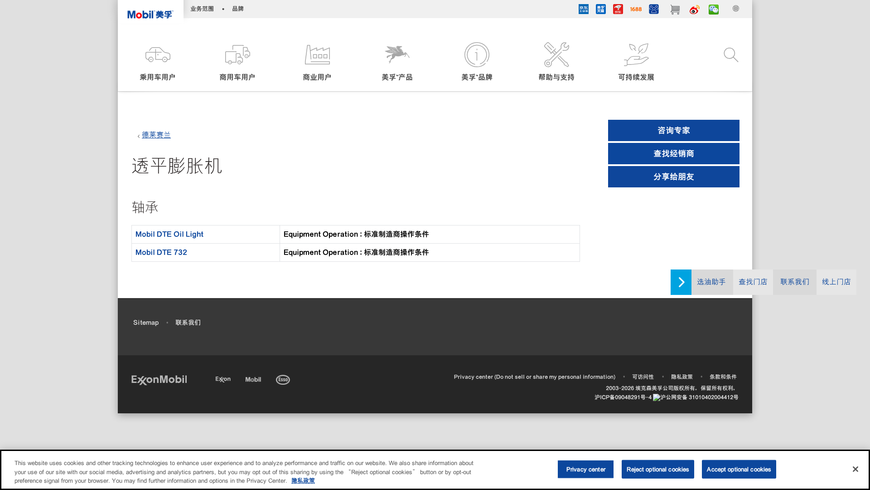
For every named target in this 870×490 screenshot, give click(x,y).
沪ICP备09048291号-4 (623, 397)
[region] (435, 470)
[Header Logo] (151, 11)
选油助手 (711, 282)
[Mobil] (254, 378)
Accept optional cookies (739, 469)
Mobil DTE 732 (161, 252)
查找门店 (753, 282)
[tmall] (600, 10)
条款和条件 (723, 377)
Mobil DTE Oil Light (169, 234)
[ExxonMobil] (159, 379)
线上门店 (836, 282)
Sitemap (146, 322)
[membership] (653, 10)
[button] (158, 62)
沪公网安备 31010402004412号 (699, 397)
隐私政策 (682, 377)
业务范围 (202, 8)
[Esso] (284, 378)
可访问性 (643, 377)
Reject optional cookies (658, 469)
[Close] (855, 469)
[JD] (618, 10)
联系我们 (794, 282)
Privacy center (585, 469)
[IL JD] (583, 10)
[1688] (636, 10)
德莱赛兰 (156, 135)
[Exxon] (224, 378)
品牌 (238, 8)
